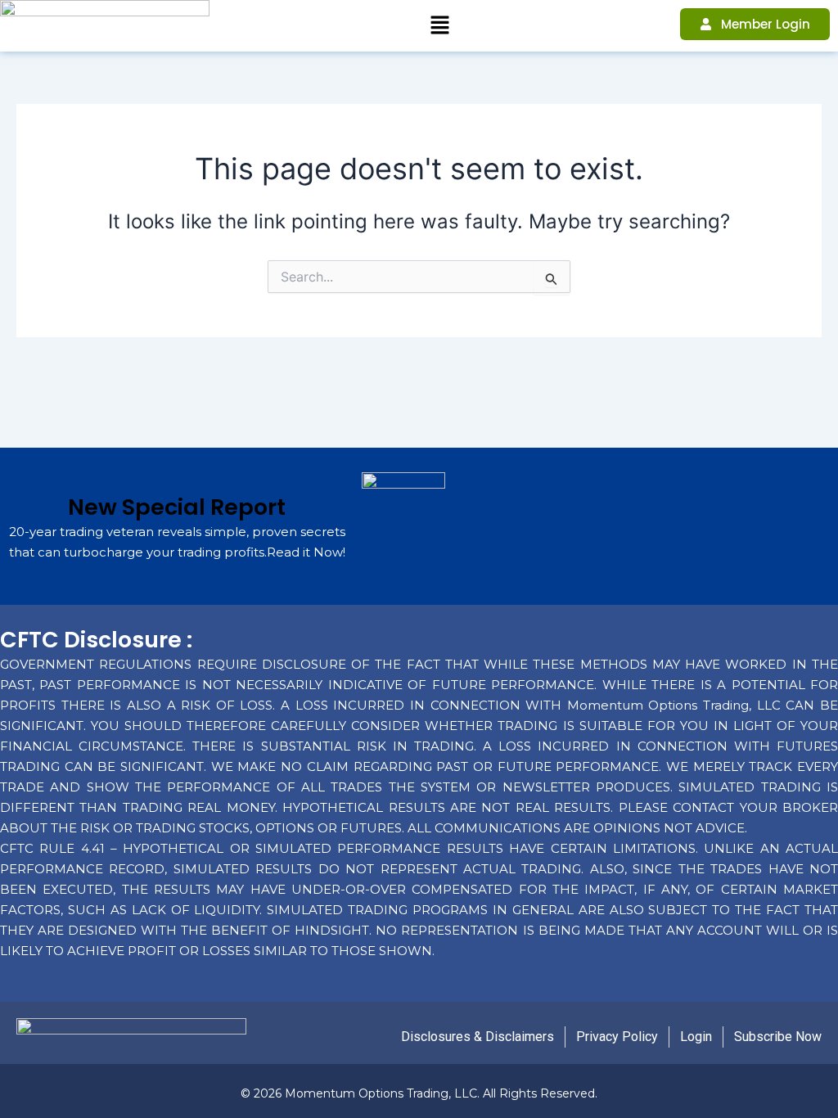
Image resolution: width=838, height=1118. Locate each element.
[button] (439, 25)
